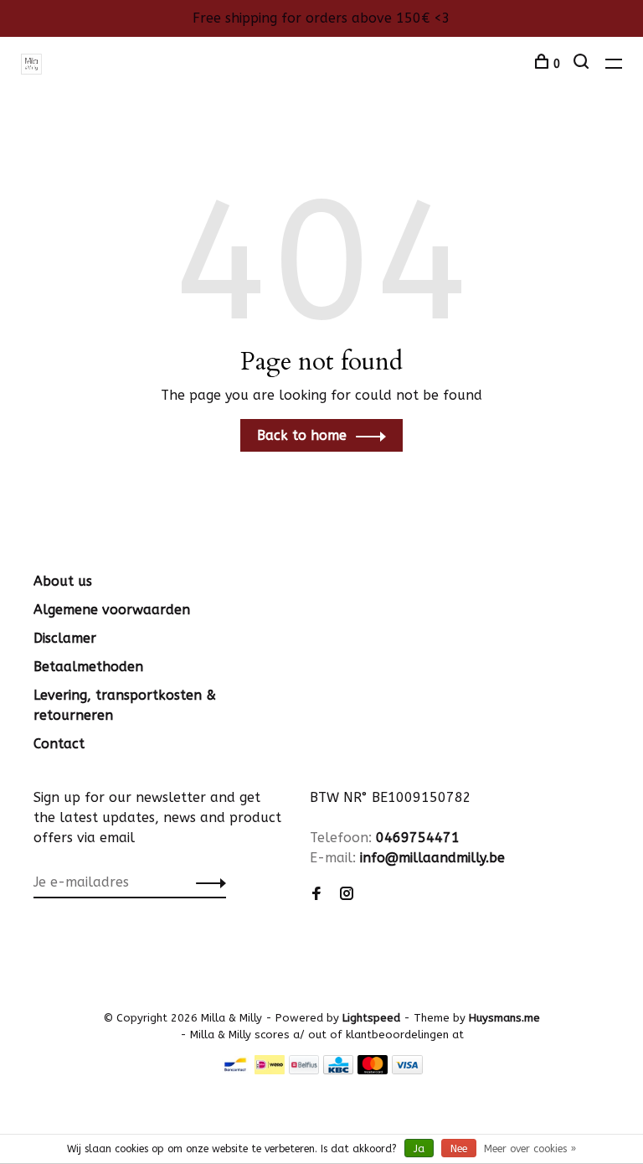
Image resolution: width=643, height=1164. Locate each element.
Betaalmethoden (88, 667)
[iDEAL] (270, 1070)
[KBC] (338, 1070)
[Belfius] (304, 1070)
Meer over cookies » (530, 1149)
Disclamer (64, 638)
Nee (458, 1149)
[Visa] (407, 1070)
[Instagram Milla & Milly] (346, 895)
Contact (59, 744)
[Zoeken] (583, 64)
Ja (419, 1149)
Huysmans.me (504, 1017)
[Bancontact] (235, 1070)
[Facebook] (316, 895)
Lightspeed (371, 1017)
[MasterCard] (373, 1070)
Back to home (302, 435)
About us (62, 581)
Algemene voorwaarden (111, 610)
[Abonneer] (206, 882)
